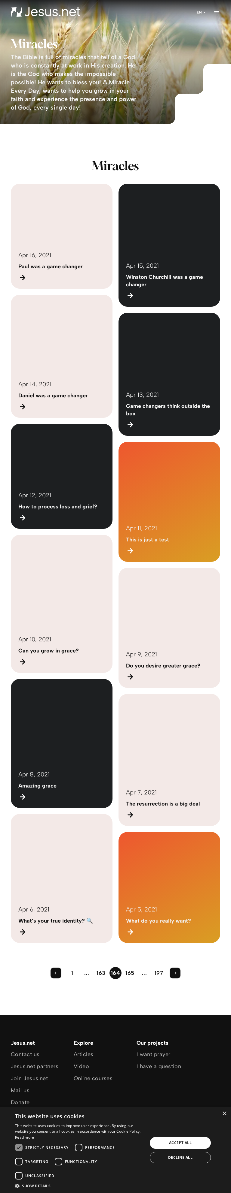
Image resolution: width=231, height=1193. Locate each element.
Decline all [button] (180, 1157)
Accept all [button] (180, 1142)
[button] (79, 1185)
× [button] (224, 1113)
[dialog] (115, 1150)
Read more (24, 1137)
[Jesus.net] (45, 12)
